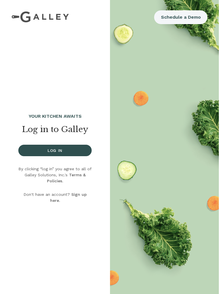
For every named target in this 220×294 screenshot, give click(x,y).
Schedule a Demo (181, 17)
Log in (55, 150)
